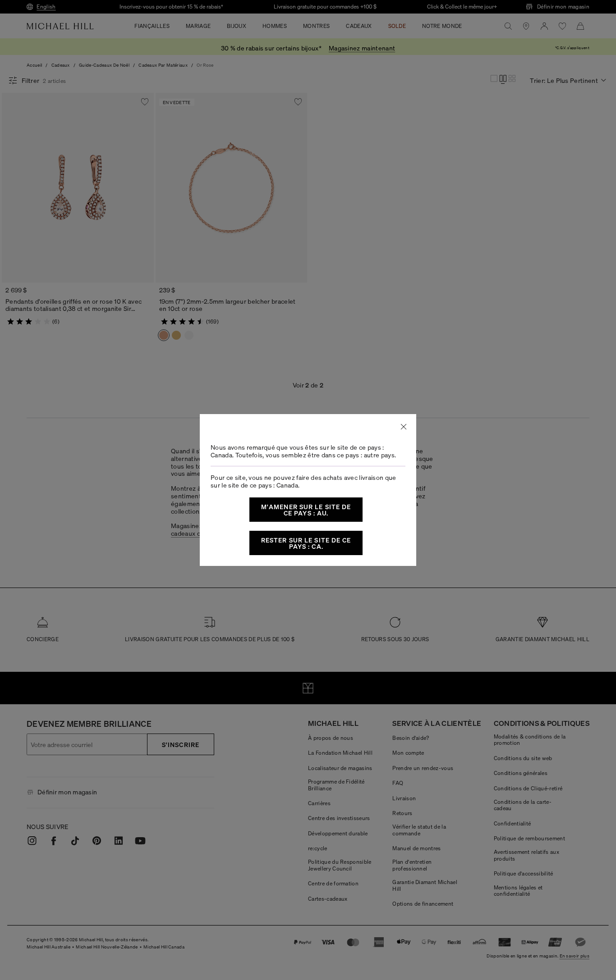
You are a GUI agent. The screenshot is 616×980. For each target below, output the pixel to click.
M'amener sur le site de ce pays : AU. (306, 509)
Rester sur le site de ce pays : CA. (306, 543)
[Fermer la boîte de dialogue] (403, 426)
